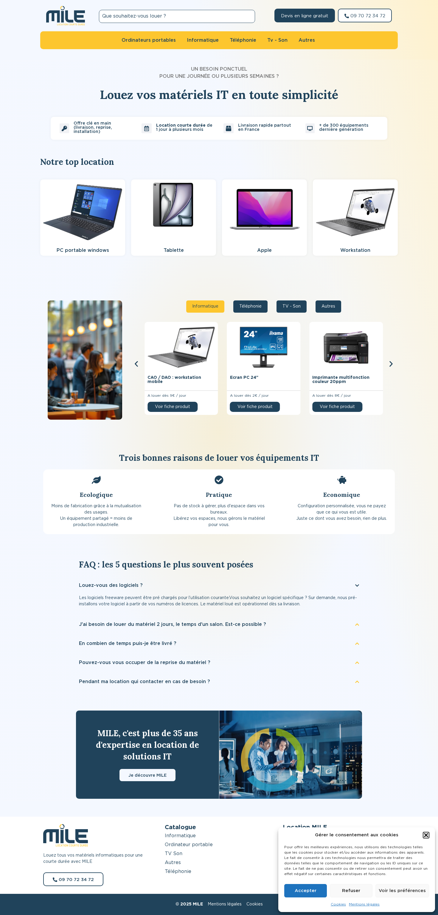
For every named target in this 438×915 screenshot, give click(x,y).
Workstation (355, 250)
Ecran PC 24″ (244, 378)
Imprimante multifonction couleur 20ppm (340, 380)
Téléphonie (178, 871)
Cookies (338, 904)
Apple (264, 250)
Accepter (305, 890)
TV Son (173, 853)
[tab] (205, 306)
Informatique (180, 835)
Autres (173, 862)
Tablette (174, 250)
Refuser (351, 890)
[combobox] (177, 16)
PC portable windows (83, 250)
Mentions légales (364, 904)
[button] (426, 835)
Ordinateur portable (189, 844)
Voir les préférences (402, 890)
